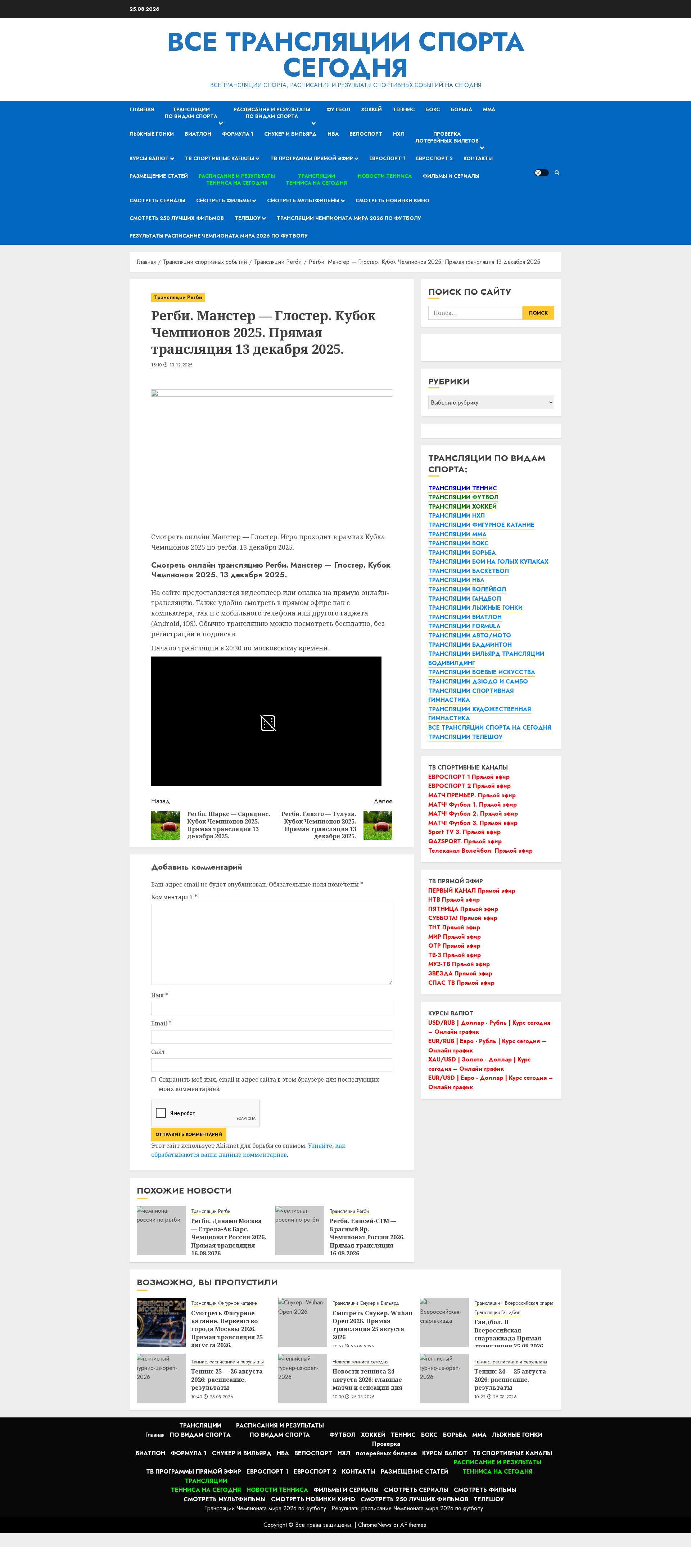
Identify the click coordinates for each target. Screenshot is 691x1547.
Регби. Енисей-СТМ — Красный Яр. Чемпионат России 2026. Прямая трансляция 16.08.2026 (367, 1237)
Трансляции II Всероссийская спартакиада (520, 1303)
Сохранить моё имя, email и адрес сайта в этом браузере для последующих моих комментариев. (269, 1084)
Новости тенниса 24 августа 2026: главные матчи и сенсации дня (367, 1379)
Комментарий (174, 897)
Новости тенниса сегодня (361, 1361)
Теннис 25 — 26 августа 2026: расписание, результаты (227, 1379)
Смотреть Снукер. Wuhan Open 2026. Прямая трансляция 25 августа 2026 (372, 1325)
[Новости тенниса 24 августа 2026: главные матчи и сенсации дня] (302, 1378)
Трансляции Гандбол (497, 1312)
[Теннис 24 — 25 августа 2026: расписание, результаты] (444, 1378)
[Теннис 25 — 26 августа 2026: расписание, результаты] (161, 1378)
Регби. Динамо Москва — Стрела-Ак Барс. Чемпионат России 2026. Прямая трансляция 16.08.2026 (228, 1237)
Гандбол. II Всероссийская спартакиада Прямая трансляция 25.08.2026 (508, 1334)
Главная (142, 109)
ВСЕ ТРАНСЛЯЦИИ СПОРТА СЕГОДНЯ (345, 54)
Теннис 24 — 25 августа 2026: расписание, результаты (510, 1379)
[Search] (556, 173)
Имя (159, 995)
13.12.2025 (181, 365)
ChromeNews (375, 1525)
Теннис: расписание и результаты (227, 1361)
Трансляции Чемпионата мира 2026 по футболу (349, 218)
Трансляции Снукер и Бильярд (366, 1303)
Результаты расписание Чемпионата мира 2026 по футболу (219, 235)
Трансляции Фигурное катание (224, 1303)
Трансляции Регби (178, 297)
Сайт (158, 1052)
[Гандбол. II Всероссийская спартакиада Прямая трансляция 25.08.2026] (444, 1322)
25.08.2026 (222, 1397)
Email (161, 1023)
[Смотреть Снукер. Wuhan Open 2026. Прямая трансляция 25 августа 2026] (302, 1322)
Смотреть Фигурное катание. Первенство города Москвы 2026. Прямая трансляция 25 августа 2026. (227, 1329)
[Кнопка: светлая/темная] (541, 172)
